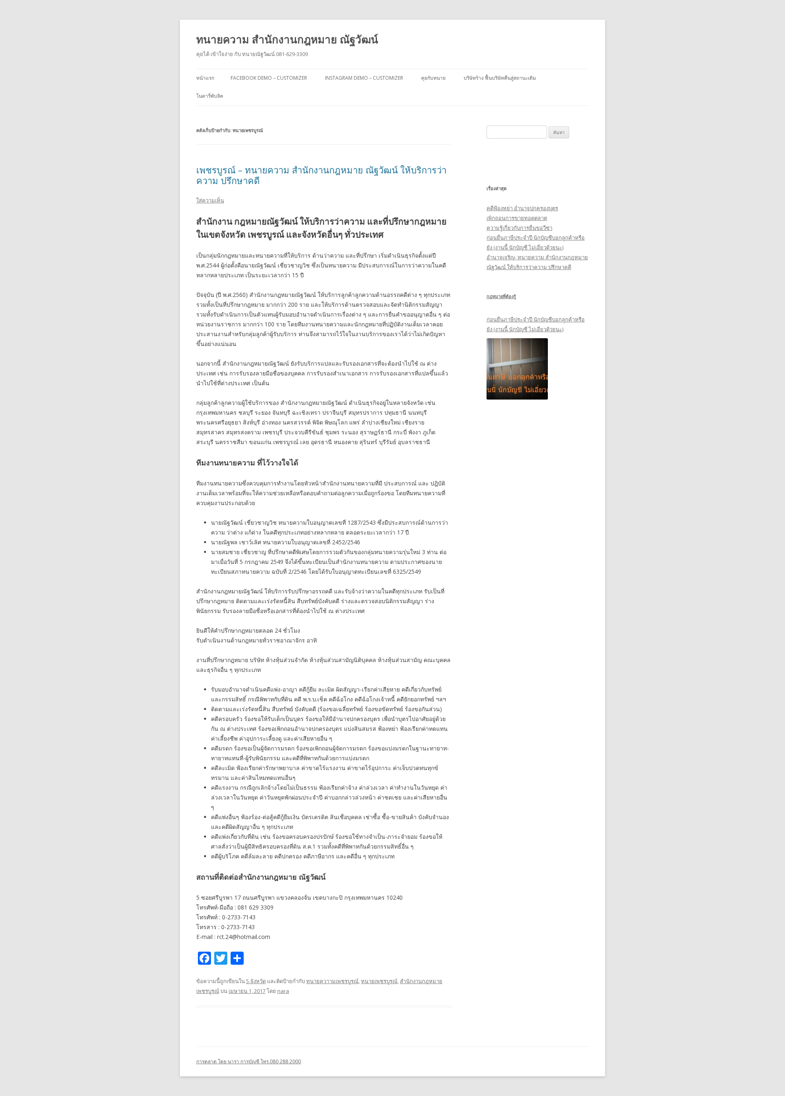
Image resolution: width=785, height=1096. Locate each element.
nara (283, 991)
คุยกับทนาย (433, 77)
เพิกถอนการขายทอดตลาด (517, 218)
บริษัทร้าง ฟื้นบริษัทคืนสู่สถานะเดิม (500, 77)
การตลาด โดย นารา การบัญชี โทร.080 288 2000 (248, 1061)
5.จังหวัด (256, 981)
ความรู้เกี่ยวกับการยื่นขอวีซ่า (519, 227)
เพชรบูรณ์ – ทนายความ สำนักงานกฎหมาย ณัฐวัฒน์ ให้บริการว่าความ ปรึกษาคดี (321, 175)
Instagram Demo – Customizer (364, 77)
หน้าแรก (205, 77)
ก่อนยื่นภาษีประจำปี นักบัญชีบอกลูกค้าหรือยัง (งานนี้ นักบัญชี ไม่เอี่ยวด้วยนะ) (536, 324)
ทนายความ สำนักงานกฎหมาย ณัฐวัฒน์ (287, 39)
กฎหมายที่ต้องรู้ (501, 296)
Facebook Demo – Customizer (269, 77)
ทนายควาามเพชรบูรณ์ (332, 981)
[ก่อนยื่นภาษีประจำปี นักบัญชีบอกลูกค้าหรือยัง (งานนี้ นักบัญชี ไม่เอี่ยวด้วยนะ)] (517, 369)
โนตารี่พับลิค (209, 95)
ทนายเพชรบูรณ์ (379, 981)
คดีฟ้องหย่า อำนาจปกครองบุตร (522, 208)
